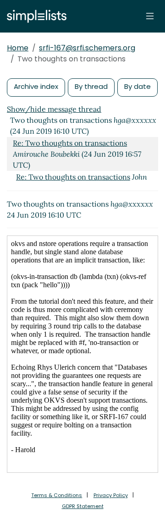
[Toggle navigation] (150, 16)
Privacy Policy (111, 495)
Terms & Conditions (56, 495)
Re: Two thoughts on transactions (70, 143)
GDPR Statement (83, 506)
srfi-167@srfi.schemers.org (87, 48)
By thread (91, 86)
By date (137, 86)
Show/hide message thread (54, 109)
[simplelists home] (34, 16)
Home (17, 48)
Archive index (36, 86)
